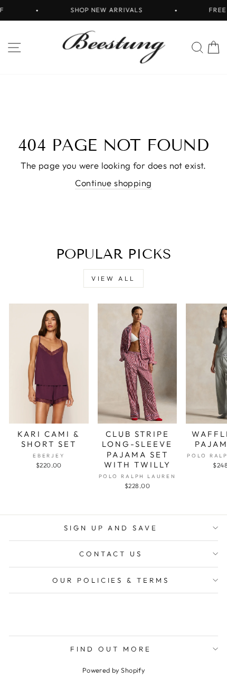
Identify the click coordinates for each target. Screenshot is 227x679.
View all (113, 278)
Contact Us (111, 553)
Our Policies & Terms (111, 580)
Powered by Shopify (113, 670)
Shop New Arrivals (103, 10)
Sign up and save (111, 528)
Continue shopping (113, 182)
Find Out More (111, 649)
